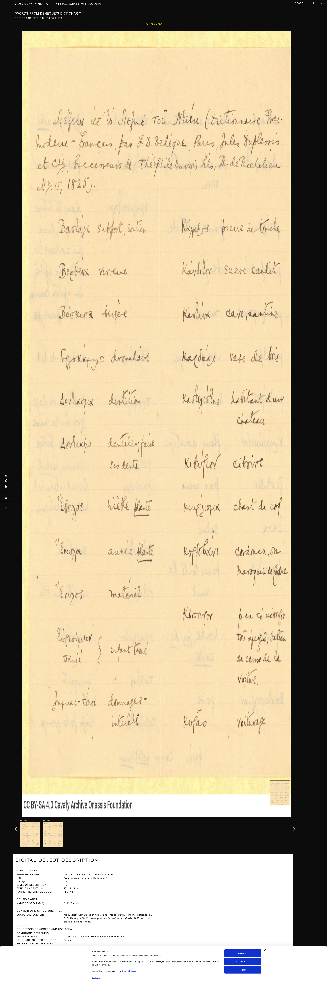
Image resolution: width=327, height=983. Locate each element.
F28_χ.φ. (69, 891)
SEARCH (300, 3)
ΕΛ (6, 506)
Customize (96, 978)
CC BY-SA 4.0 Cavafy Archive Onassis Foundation (94, 936)
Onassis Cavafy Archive (32, 3)
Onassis (6, 482)
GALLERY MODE (153, 24)
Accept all (242, 953)
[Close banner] (265, 950)
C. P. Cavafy (71, 903)
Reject (243, 970)
